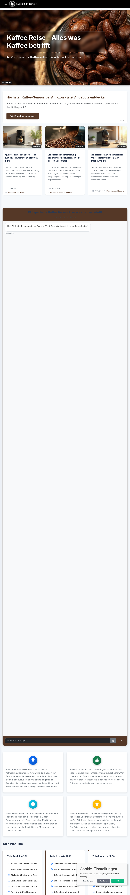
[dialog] (102, 874)
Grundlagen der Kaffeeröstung (62, 192)
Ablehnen (103, 881)
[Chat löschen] (113, 740)
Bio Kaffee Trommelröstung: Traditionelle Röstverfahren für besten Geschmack (64, 157)
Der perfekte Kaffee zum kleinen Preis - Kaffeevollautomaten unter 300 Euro (107, 157)
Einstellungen (88, 881)
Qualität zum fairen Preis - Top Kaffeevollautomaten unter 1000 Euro (21, 157)
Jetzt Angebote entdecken (22, 116)
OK (117, 881)
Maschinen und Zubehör (17, 192)
